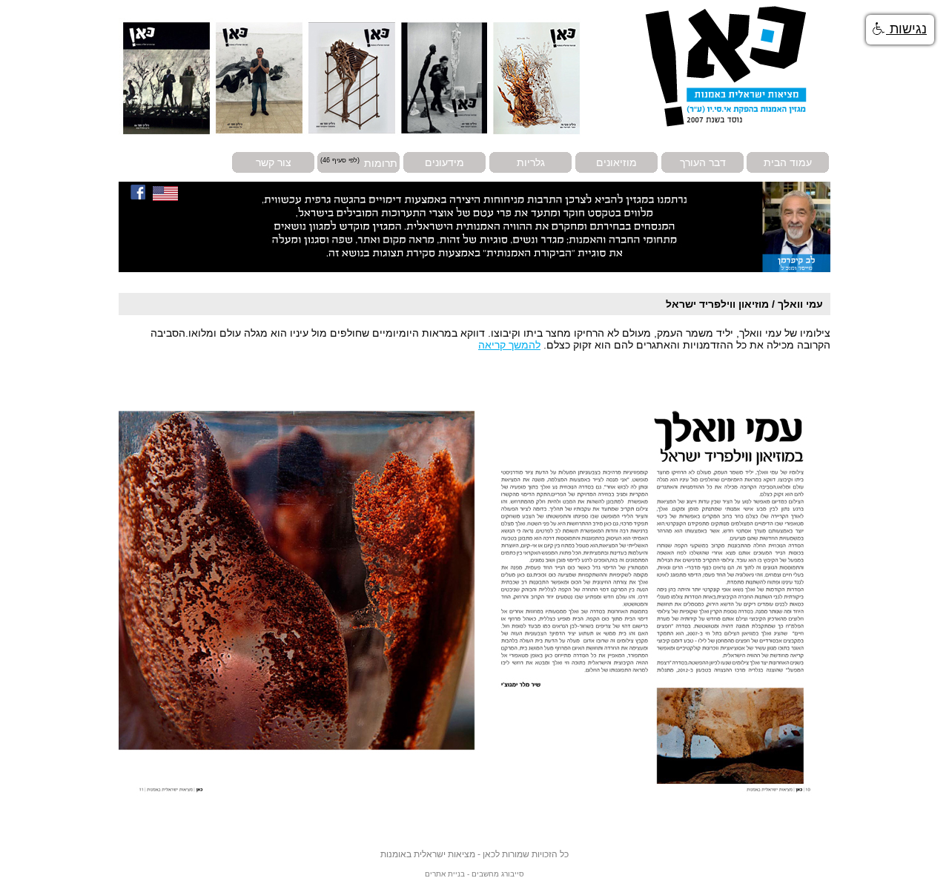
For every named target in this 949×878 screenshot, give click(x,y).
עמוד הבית (788, 162)
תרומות (380, 162)
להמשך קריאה (509, 345)
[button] (900, 29)
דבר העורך (703, 162)
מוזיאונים (616, 162)
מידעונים (444, 162)
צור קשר (273, 162)
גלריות (531, 162)
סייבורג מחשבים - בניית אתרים (474, 874)
